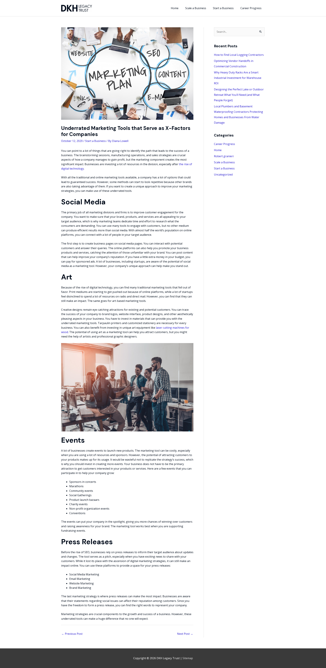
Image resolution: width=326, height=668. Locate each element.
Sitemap (188, 658)
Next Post (185, 634)
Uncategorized (223, 174)
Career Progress (224, 144)
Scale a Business (224, 162)
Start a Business (95, 141)
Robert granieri (224, 156)
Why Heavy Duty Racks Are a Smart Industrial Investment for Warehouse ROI (237, 78)
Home (218, 150)
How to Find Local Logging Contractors (239, 55)
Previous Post (72, 634)
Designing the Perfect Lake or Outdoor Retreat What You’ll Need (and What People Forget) (239, 95)
